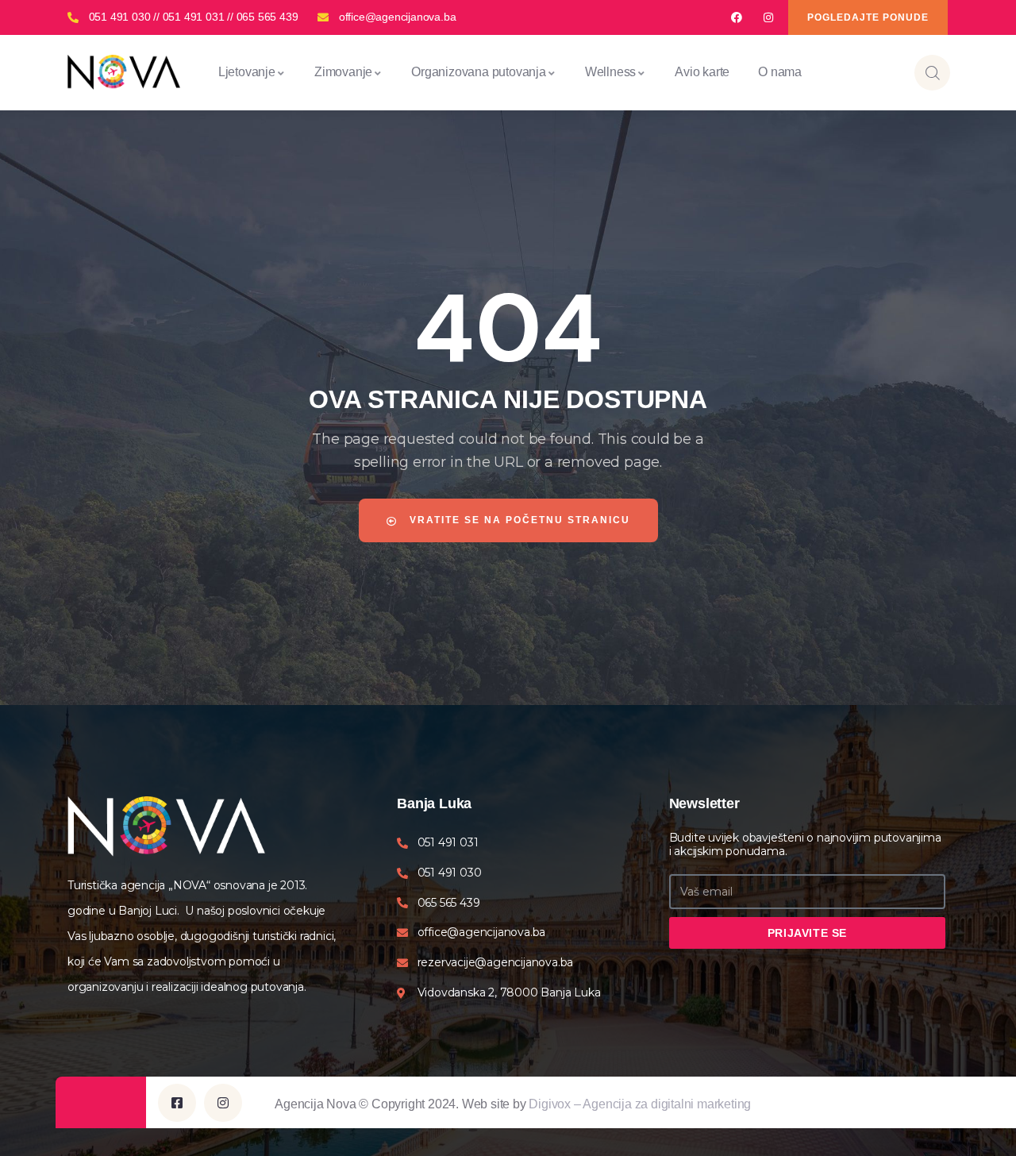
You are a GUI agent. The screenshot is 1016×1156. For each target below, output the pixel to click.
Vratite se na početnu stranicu (518, 520)
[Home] (123, 72)
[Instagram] (768, 18)
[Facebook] (736, 18)
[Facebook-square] (177, 1103)
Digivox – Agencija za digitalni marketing (640, 1104)
